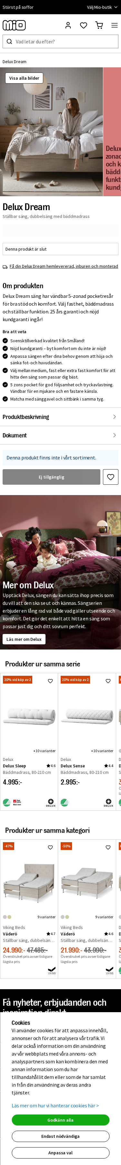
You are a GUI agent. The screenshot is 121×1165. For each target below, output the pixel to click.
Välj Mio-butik (99, 7)
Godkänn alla (60, 1120)
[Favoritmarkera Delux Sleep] (50, 681)
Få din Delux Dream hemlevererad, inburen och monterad (64, 266)
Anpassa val (60, 1153)
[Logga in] (68, 25)
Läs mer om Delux (24, 639)
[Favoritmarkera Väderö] (50, 847)
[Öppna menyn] (114, 25)
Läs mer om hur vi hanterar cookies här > (55, 1105)
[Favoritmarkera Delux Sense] (108, 681)
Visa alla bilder (24, 78)
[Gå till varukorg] (99, 25)
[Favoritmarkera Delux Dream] (110, 477)
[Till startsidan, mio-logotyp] (14, 25)
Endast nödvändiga (60, 1136)
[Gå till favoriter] (83, 25)
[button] (51, 131)
